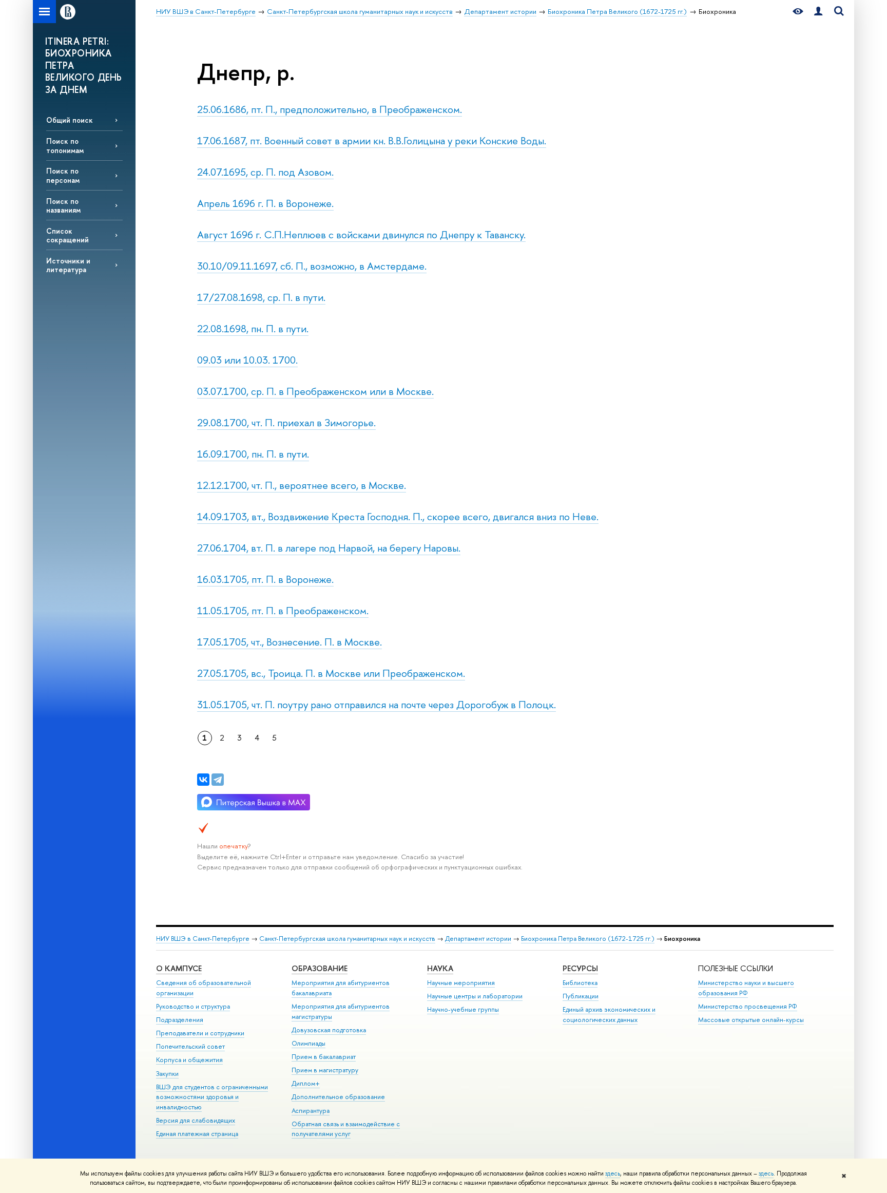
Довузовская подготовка (329, 1030)
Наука (440, 968)
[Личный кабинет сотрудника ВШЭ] (818, 11)
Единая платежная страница (197, 1133)
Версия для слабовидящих (195, 1120)
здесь (612, 1173)
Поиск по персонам (63, 175)
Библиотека (580, 982)
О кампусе (179, 968)
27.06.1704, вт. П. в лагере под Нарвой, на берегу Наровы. (328, 548)
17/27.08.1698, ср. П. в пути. (261, 297)
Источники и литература (68, 265)
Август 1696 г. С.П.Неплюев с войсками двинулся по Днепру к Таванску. (361, 234)
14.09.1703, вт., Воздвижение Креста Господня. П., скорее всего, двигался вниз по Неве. (398, 516)
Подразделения (179, 1019)
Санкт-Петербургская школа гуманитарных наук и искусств (347, 938)
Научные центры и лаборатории (475, 996)
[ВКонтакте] (203, 779)
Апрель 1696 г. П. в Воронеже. (265, 203)
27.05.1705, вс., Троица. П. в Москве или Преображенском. (331, 673)
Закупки (167, 1073)
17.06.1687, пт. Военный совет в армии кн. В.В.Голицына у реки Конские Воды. (371, 140)
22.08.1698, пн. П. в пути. (252, 328)
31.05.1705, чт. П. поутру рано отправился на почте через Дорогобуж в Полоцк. (376, 704)
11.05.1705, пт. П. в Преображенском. (283, 610)
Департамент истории (478, 938)
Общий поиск (69, 120)
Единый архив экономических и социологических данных (609, 1014)
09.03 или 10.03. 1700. (247, 360)
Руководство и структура (193, 1006)
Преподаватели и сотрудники (200, 1033)
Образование (320, 968)
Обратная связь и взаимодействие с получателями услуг (346, 1129)
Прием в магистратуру (325, 1070)
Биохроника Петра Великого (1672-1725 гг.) (587, 938)
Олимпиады (308, 1043)
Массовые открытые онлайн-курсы (751, 1019)
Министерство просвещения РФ (747, 1006)
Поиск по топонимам (65, 145)
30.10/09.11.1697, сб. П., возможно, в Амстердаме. (312, 266)
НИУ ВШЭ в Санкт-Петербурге (202, 938)
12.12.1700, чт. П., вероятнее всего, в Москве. (301, 485)
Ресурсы (580, 968)
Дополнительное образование (338, 1096)
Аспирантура (311, 1110)
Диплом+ (306, 1083)
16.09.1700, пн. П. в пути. (253, 454)
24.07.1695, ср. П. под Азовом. (265, 172)
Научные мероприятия (461, 982)
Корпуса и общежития (189, 1059)
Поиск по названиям (63, 205)
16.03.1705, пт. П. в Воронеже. (265, 579)
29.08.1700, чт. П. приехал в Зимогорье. (286, 422)
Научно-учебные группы (463, 1009)
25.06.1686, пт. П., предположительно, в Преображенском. (329, 109)
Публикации (581, 996)
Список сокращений (67, 235)
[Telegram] (217, 779)
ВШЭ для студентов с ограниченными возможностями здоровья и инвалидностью (212, 1097)
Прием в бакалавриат (324, 1056)
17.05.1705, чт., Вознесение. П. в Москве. (289, 642)
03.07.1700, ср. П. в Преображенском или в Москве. (315, 391)
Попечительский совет (190, 1046)
